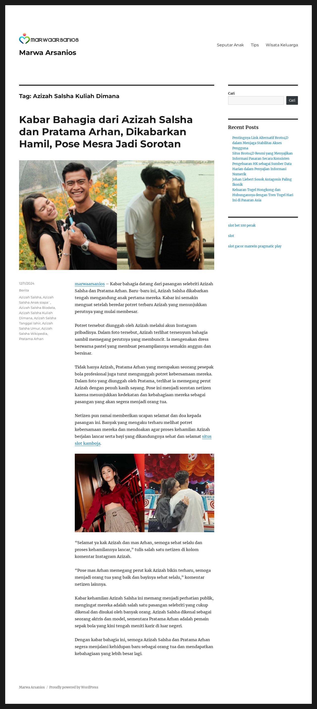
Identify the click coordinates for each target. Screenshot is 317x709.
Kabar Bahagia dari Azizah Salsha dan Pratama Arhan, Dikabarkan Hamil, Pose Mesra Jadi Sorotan (106, 131)
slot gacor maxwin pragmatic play (254, 246)
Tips (255, 45)
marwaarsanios (90, 283)
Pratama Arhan (31, 339)
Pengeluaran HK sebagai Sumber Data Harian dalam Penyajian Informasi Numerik (261, 169)
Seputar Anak (230, 45)
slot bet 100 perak (242, 225)
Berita (24, 290)
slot (231, 236)
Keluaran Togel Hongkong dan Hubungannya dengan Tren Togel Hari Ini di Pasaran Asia (262, 195)
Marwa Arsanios (47, 52)
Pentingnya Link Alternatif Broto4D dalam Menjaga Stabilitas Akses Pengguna (260, 143)
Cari (231, 93)
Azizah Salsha (30, 297)
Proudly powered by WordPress (73, 687)
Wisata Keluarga (282, 45)
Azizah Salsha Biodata (37, 308)
